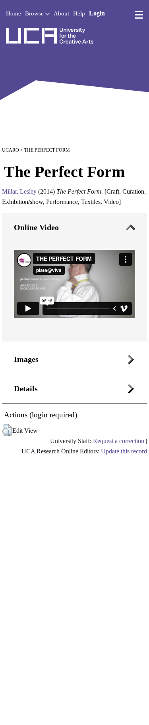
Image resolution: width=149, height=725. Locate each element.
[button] (7, 430)
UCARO (10, 150)
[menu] (139, 15)
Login (97, 13)
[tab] (74, 277)
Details (26, 388)
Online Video (36, 227)
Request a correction (118, 441)
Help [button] (79, 13)
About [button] (61, 13)
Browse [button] (35, 13)
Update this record (124, 451)
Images (26, 359)
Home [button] (13, 13)
